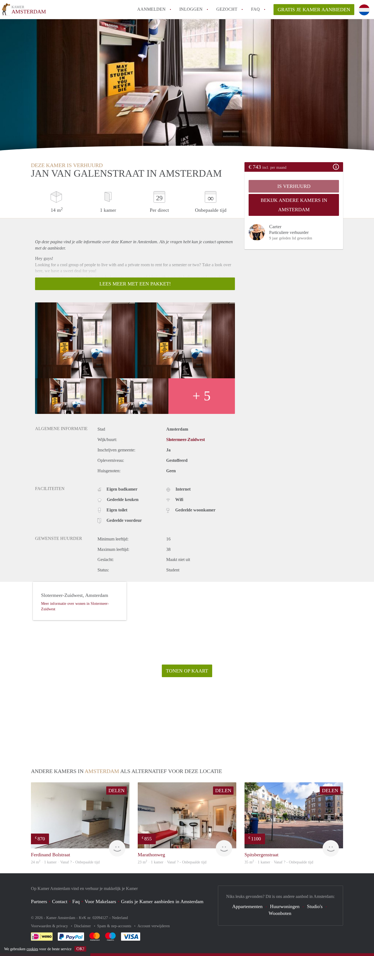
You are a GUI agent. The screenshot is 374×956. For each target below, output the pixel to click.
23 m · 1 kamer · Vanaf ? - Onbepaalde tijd (172, 862)
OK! (80, 948)
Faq (76, 901)
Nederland (120, 918)
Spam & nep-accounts (114, 926)
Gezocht (226, 9)
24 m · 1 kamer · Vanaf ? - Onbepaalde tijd (65, 862)
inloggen (191, 9)
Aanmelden (151, 9)
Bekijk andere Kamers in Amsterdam (294, 205)
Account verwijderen (153, 926)
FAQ (255, 9)
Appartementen (247, 906)
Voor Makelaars (100, 901)
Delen (116, 790)
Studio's (315, 906)
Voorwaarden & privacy (50, 926)
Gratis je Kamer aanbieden (314, 9)
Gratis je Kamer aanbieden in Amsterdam (162, 901)
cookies (32, 949)
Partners (39, 901)
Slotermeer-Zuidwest (185, 439)
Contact (59, 901)
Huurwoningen (285, 906)
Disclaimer (83, 926)
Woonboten (280, 913)
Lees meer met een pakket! (135, 284)
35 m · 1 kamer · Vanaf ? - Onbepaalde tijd (278, 862)
